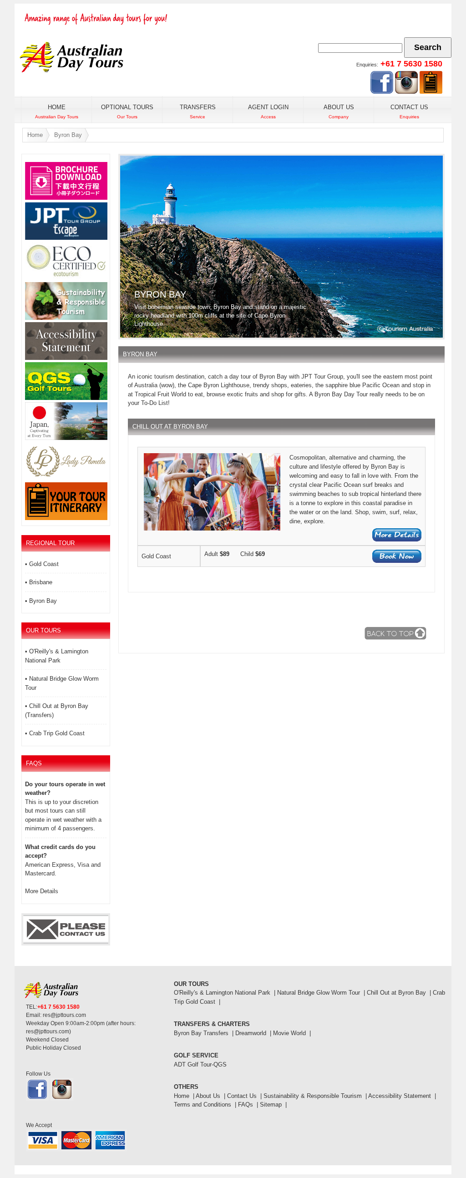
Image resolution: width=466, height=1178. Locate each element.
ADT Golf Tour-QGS (200, 1064)
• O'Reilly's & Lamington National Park (56, 656)
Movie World (289, 1033)
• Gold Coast (42, 564)
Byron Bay (68, 134)
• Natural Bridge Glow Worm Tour (62, 683)
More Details (41, 891)
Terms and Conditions (202, 1104)
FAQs (245, 1104)
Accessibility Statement (399, 1095)
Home (35, 134)
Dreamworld (250, 1033)
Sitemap (271, 1104)
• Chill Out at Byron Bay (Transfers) (56, 710)
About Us (208, 1095)
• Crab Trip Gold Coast (55, 733)
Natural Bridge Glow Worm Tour (318, 992)
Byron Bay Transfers (201, 1033)
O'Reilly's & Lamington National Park (222, 992)
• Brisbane (38, 582)
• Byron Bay (41, 600)
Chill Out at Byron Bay (396, 992)
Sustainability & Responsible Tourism (312, 1095)
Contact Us (242, 1095)
